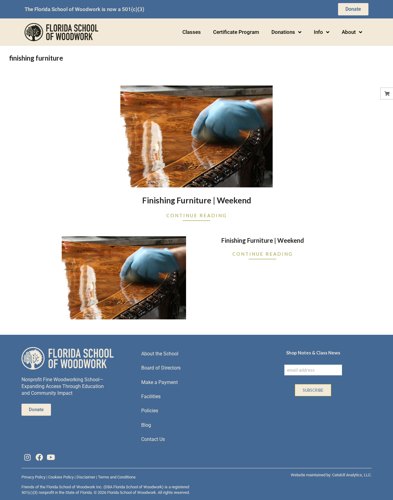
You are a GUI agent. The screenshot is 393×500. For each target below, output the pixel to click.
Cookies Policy (61, 477)
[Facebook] (39, 457)
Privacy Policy (33, 477)
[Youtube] (51, 457)
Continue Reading (196, 215)
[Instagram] (27, 457)
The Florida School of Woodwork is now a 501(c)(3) (84, 9)
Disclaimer (85, 477)
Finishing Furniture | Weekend (196, 200)
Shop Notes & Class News (313, 352)
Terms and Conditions (117, 477)
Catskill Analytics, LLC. (352, 475)
